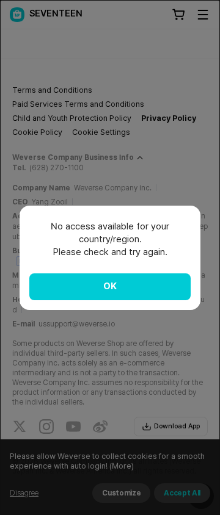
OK (110, 286)
